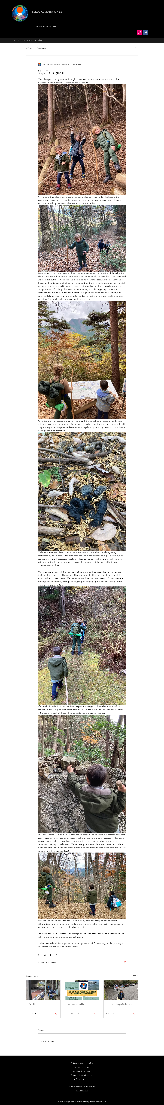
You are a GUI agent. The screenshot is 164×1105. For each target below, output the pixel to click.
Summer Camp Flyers (77, 1004)
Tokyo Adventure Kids (82, 1063)
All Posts (29, 48)
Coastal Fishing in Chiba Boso (119, 1004)
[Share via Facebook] (39, 955)
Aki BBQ (32, 1004)
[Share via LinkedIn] (50, 955)
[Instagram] (139, 32)
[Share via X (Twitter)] (44, 955)
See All (135, 975)
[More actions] (125, 64)
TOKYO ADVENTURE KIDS (47, 12)
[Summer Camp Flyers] (82, 990)
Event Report (42, 48)
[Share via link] (56, 955)
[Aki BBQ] (43, 990)
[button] (135, 48)
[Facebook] (145, 32)
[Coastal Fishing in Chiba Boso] (121, 990)
